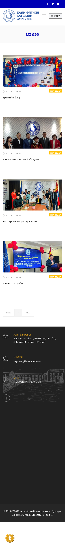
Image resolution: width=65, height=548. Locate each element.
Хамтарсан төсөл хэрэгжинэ (20, 221)
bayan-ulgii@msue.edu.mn (27, 361)
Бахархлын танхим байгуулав (21, 159)
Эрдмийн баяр (12, 97)
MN (56, 15)
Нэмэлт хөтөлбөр (13, 283)
